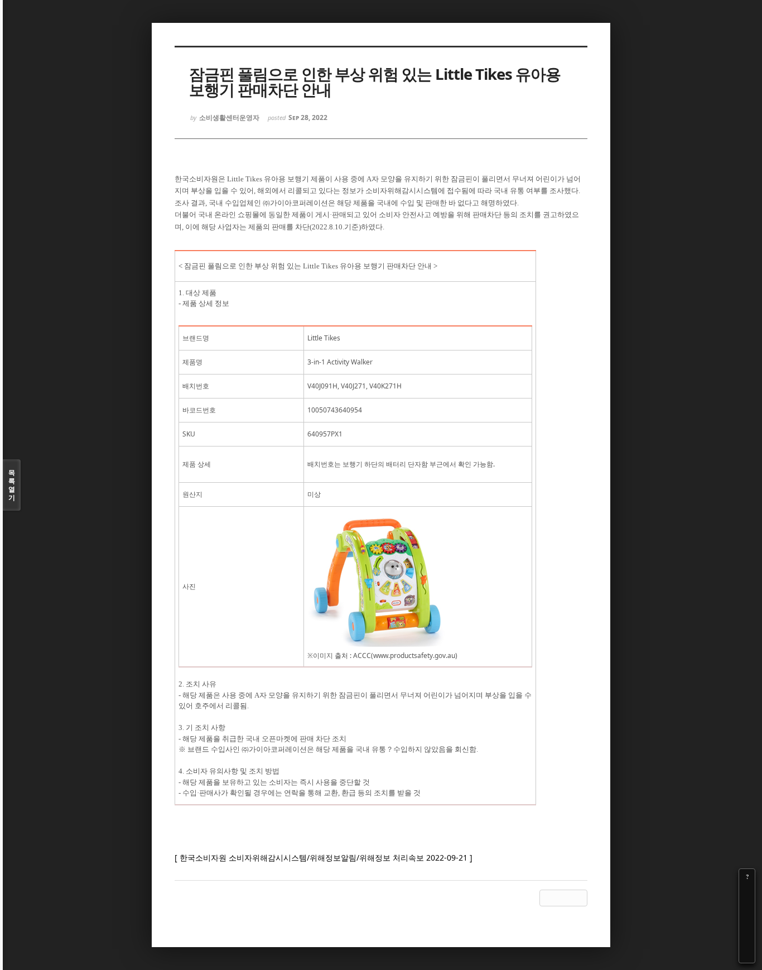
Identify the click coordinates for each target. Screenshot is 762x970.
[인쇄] (747, 955)
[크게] (747, 892)
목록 (11, 485)
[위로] (747, 923)
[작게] (747, 908)
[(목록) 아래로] (747, 939)
